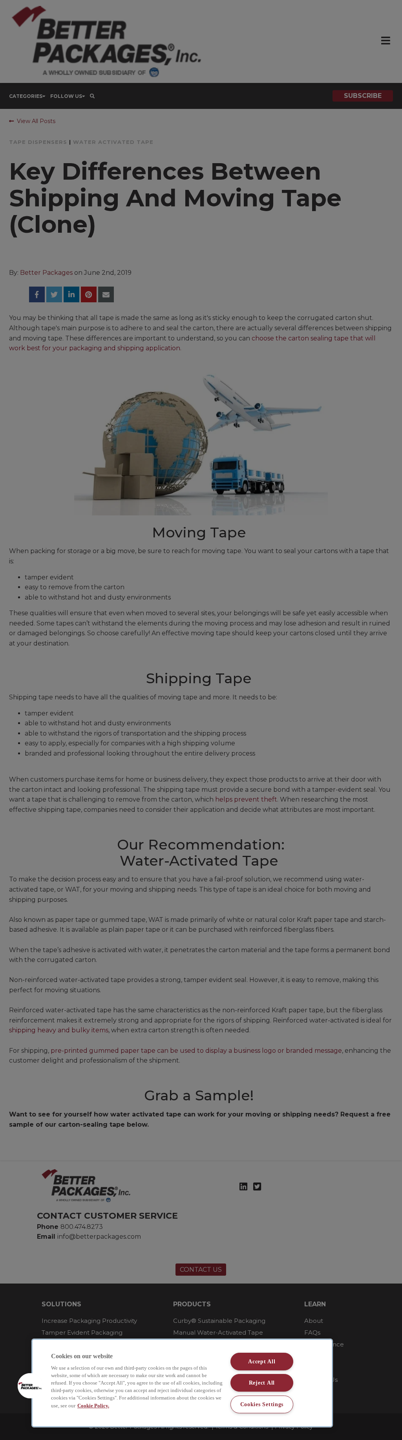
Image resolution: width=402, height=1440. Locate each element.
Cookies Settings (262, 1404)
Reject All (262, 1382)
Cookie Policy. (93, 1406)
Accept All (261, 1361)
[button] (30, 1385)
